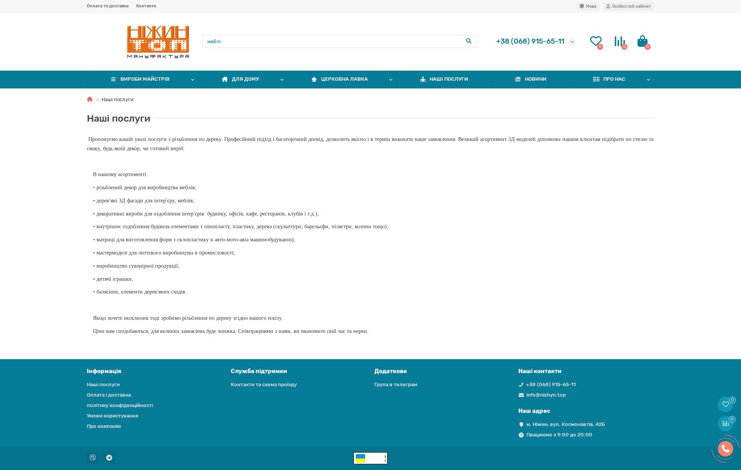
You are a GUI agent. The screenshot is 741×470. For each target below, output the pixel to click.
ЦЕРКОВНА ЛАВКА (344, 79)
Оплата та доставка (108, 5)
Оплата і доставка (109, 395)
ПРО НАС (614, 79)
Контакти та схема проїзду (264, 384)
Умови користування (112, 416)
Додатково (390, 371)
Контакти (146, 5)
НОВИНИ (535, 79)
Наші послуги (103, 384)
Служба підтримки (259, 371)
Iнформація (104, 371)
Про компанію (104, 426)
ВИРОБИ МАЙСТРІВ (144, 79)
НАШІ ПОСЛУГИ (449, 79)
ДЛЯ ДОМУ (245, 79)
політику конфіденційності (120, 405)
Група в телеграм (395, 384)
